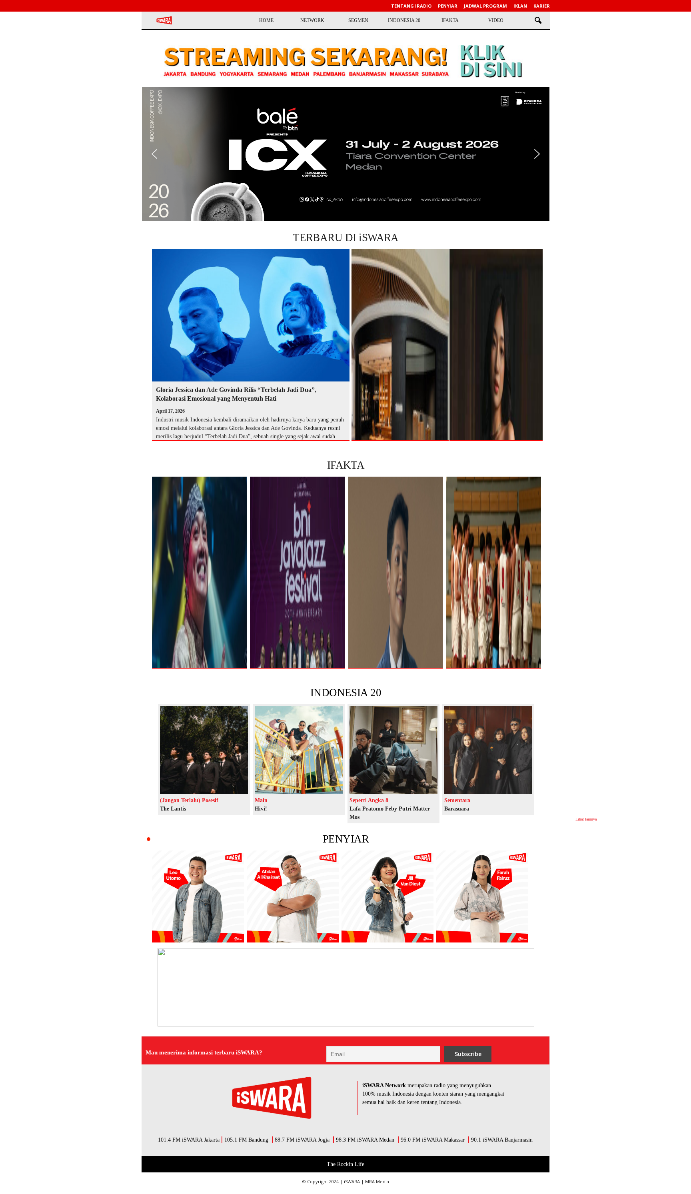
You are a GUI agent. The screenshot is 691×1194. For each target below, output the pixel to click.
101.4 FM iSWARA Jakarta (189, 1140)
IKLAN (520, 6)
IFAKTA (450, 20)
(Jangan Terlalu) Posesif (189, 800)
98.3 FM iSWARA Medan (365, 1140)
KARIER (541, 6)
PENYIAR (346, 839)
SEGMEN (358, 20)
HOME (266, 20)
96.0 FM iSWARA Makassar (433, 1140)
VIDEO (495, 20)
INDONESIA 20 (404, 20)
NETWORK (312, 20)
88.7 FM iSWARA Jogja (302, 1140)
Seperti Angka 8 (368, 800)
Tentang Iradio (411, 6)
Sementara (457, 800)
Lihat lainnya (586, 819)
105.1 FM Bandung (246, 1140)
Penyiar (447, 6)
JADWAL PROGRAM (485, 6)
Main (261, 800)
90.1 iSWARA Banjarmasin (502, 1140)
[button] (538, 21)
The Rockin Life (345, 1164)
